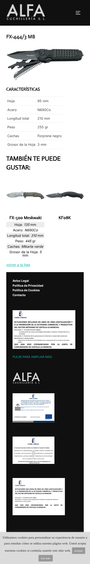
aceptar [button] (79, 550)
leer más (45, 558)
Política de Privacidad (28, 285)
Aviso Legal (21, 280)
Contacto (19, 295)
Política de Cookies (26, 290)
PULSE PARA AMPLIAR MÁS (32, 357)
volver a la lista (18, 265)
